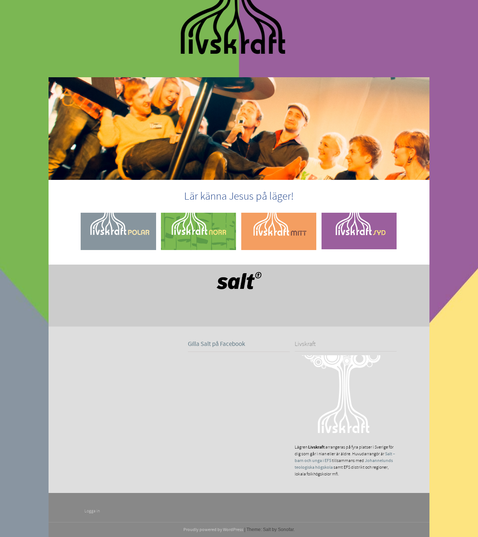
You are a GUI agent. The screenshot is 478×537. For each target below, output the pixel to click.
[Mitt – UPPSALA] (278, 246)
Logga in (92, 511)
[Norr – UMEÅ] (198, 246)
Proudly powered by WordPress (213, 530)
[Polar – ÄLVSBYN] (118, 246)
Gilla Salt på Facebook (216, 344)
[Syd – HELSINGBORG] (359, 246)
